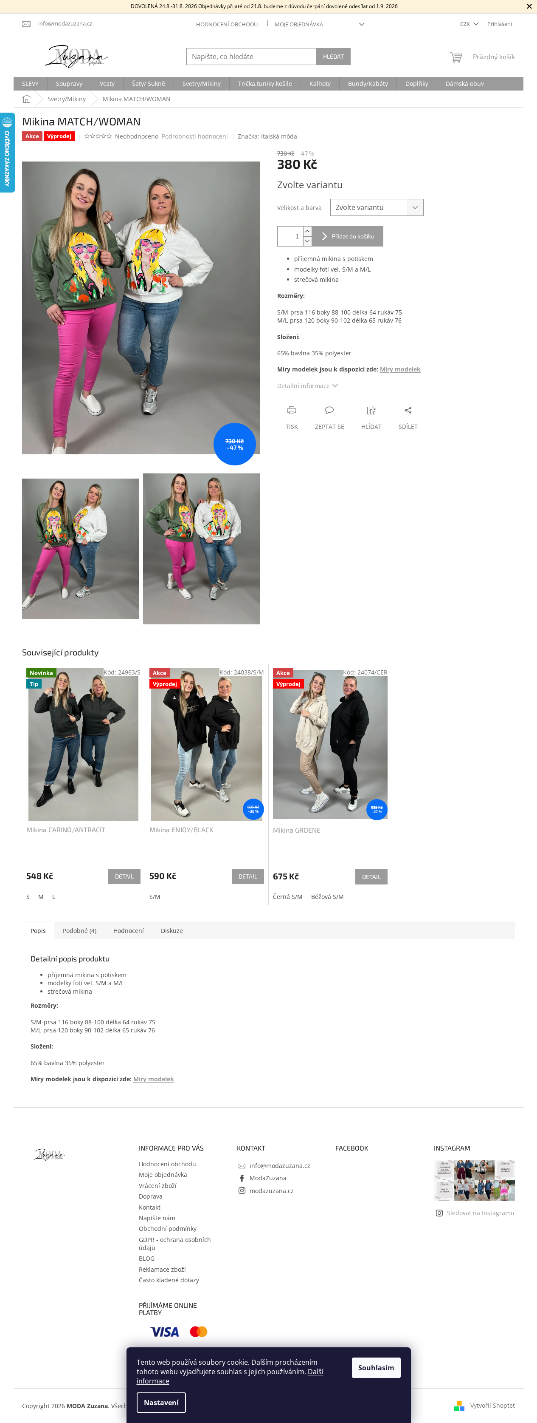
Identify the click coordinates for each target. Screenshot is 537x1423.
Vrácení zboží (158, 1186)
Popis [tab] (38, 931)
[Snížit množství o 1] (307, 241)
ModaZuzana (268, 1178)
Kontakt (149, 1207)
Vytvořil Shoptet (492, 1405)
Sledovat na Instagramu (481, 1213)
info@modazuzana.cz (280, 1166)
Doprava (151, 1196)
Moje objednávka (299, 24)
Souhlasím (376, 1367)
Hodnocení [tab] (128, 931)
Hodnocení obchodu (227, 24)
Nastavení (161, 1402)
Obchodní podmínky (168, 1229)
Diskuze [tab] (172, 931)
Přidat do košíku (353, 236)
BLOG (147, 1258)
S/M (154, 897)
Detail (124, 876)
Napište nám (157, 1218)
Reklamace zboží (162, 1269)
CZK (465, 24)
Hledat (333, 56)
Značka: (267, 136)
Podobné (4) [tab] (79, 931)
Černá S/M (288, 897)
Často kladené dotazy (169, 1280)
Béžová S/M (327, 897)
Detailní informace (303, 386)
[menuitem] (30, 84)
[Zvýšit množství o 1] (307, 231)
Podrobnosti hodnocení (195, 136)
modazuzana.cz (272, 1191)
